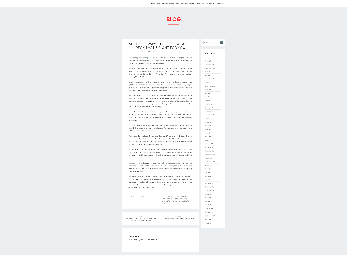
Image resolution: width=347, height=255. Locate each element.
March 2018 (208, 180)
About (158, 4)
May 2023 (208, 75)
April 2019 (208, 136)
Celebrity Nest (200, 4)
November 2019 (210, 115)
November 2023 (210, 68)
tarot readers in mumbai (177, 201)
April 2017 (208, 205)
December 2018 (209, 151)
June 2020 (208, 90)
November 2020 (210, 79)
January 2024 (209, 61)
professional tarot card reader (175, 196)
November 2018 (210, 154)
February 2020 (209, 104)
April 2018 (208, 176)
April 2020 (208, 97)
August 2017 (208, 194)
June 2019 (208, 129)
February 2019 (209, 144)
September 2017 (210, 190)
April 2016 (208, 219)
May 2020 (208, 93)
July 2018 (208, 169)
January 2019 (209, 147)
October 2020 (209, 82)
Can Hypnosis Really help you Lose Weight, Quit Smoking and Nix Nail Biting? (141, 218)
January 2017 (209, 212)
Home (153, 4)
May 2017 (208, 201)
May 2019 (208, 133)
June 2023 (208, 72)
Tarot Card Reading (137, 196)
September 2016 (210, 216)
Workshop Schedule (168, 4)
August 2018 (208, 165)
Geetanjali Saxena (163, 52)
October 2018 (209, 158)
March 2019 (208, 140)
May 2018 (208, 172)
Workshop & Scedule (187, 4)
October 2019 (209, 118)
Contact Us (219, 4)
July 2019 (208, 126)
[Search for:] (213, 42)
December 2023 (209, 64)
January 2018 (209, 183)
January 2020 (209, 108)
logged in (140, 240)
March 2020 (208, 100)
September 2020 (210, 86)
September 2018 (210, 162)
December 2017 (209, 187)
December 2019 (209, 111)
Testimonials (210, 4)
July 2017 (208, 198)
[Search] (221, 42)
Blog (177, 4)
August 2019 (208, 122)
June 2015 (208, 223)
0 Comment (176, 52)
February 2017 (209, 208)
